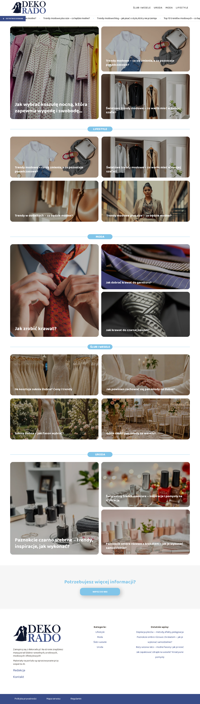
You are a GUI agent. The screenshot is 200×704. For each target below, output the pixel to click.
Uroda (158, 8)
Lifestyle (182, 8)
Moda (169, 8)
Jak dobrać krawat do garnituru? (129, 283)
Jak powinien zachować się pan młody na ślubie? (140, 389)
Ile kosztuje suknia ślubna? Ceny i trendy (43, 389)
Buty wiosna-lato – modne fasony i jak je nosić (160, 647)
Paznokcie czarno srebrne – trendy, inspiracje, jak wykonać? (54, 543)
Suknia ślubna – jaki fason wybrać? (39, 433)
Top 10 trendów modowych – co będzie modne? (142, 18)
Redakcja (19, 670)
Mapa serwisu (53, 699)
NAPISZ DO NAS (100, 592)
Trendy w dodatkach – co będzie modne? (44, 216)
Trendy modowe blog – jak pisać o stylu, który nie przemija (81, 18)
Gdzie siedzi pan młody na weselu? (131, 433)
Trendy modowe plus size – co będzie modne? (139, 216)
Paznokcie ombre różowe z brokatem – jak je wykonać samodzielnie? (144, 546)
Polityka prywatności (25, 699)
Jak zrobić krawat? (36, 329)
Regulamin (75, 699)
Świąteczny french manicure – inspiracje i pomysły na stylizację (144, 498)
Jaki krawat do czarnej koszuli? (128, 330)
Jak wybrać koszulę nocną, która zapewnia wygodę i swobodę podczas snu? (51, 107)
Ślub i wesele (142, 8)
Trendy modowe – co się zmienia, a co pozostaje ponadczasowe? (140, 63)
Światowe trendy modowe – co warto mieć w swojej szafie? (143, 110)
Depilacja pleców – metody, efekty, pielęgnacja (160, 632)
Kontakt (18, 677)
